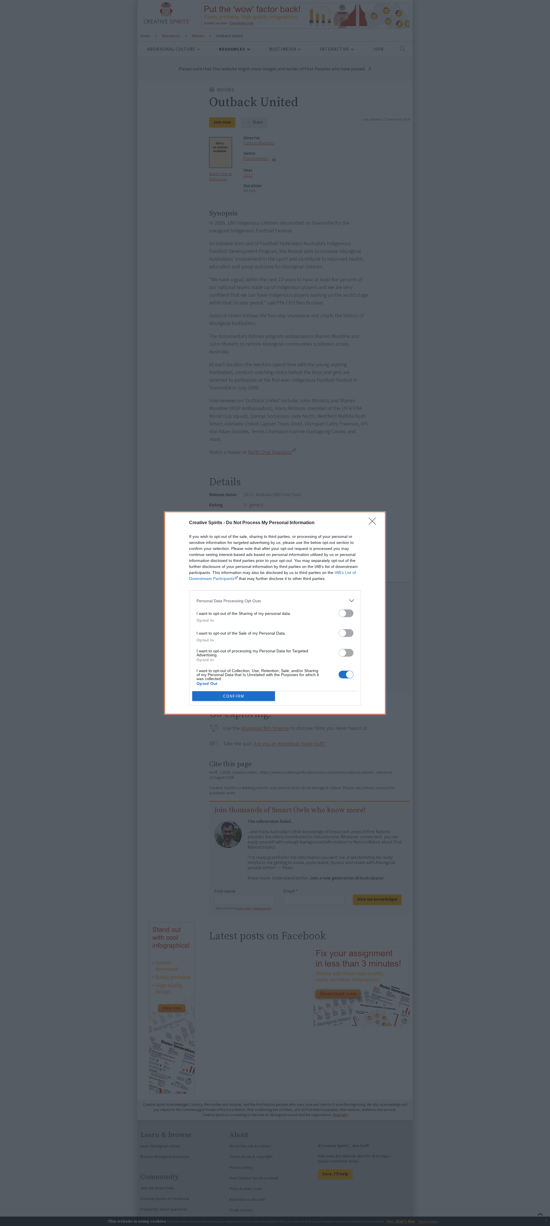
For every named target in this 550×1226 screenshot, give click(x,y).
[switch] (346, 613)
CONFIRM (233, 696)
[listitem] (275, 601)
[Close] (374, 523)
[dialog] (275, 613)
